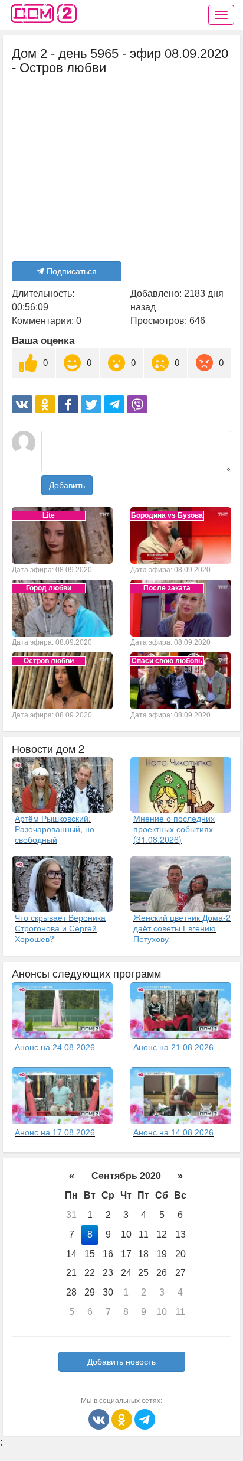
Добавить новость (121, 1361)
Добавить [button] (67, 485)
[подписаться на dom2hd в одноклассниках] (122, 1419)
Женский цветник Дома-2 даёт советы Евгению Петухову (182, 927)
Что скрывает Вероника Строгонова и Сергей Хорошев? (60, 927)
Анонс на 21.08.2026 (173, 1047)
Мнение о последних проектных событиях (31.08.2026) (174, 828)
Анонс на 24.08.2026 (55, 1047)
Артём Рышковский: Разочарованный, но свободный (54, 828)
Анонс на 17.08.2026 (55, 1132)
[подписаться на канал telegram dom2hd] (144, 1419)
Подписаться (72, 271)
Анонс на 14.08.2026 (173, 1132)
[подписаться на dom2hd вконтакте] (99, 1419)
